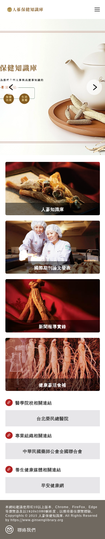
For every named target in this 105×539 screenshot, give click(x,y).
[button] (11, 87)
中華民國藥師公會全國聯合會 (52, 450)
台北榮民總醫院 (53, 418)
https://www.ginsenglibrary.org (36, 520)
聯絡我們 (27, 529)
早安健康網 (52, 485)
